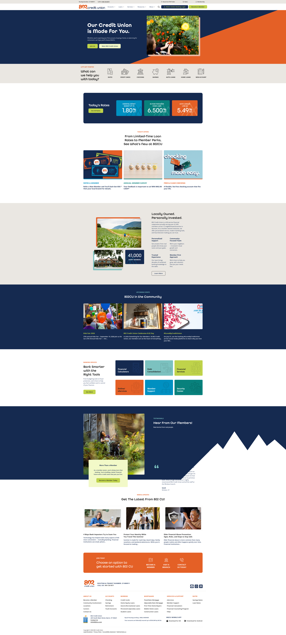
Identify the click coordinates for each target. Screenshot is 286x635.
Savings (108, 603)
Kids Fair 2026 (89, 333)
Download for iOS (175, 621)
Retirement (109, 606)
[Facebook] (192, 586)
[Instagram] (196, 586)
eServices (170, 600)
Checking (108, 600)
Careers (86, 609)
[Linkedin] (201, 586)
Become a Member (90, 600)
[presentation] (102, 316)
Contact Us (87, 612)
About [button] (151, 7)
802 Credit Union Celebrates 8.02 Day (139, 333)
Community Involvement (92, 603)
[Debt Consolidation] (159, 368)
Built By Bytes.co (121, 632)
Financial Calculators (174, 606)
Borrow (124, 596)
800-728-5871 (106, 2)
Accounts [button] (111, 7)
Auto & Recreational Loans (130, 606)
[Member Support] (159, 387)
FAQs (169, 612)
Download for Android (194, 621)
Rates (195, 596)
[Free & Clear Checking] (183, 170)
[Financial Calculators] (129, 368)
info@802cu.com (96, 622)
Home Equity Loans (128, 603)
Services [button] (130, 7)
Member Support (173, 603)
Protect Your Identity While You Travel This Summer (135, 535)
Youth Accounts (111, 609)
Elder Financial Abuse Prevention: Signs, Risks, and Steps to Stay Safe (178, 535)
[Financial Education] (189, 368)
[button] (158, 6)
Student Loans (126, 612)
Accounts (109, 596)
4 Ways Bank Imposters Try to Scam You (99, 534)
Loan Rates (197, 603)
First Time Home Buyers (152, 606)
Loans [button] (121, 7)
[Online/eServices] (129, 387)
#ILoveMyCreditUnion (173, 333)
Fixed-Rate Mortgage (151, 600)
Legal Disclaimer (88, 632)
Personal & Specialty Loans (130, 609)
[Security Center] (189, 387)
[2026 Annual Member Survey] (143, 170)
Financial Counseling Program (178, 609)
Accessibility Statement (109, 632)
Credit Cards (125, 600)
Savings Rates (198, 600)
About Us (87, 596)
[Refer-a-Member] (102, 170)
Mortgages (149, 596)
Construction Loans (151, 612)
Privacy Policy (98, 632)
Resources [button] (141, 7)
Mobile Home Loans (151, 609)
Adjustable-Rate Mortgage (153, 603)
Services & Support (175, 596)
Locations (86, 606)
